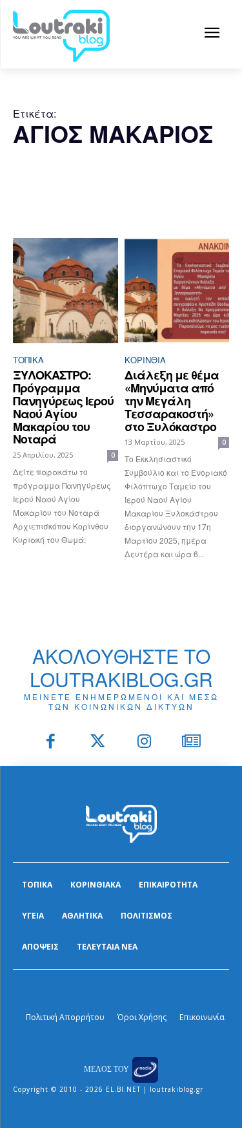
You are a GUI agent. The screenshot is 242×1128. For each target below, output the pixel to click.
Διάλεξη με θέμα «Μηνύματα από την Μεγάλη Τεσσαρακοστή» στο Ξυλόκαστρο (172, 400)
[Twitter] (97, 742)
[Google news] (191, 742)
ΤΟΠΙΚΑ (28, 360)
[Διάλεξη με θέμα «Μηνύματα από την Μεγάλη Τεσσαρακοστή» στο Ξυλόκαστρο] (177, 290)
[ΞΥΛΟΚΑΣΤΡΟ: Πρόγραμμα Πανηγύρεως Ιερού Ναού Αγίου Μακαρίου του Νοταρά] (65, 290)
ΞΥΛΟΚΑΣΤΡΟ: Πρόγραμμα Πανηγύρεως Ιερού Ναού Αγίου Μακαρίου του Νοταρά (63, 407)
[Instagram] (145, 742)
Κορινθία (145, 360)
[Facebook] (51, 742)
